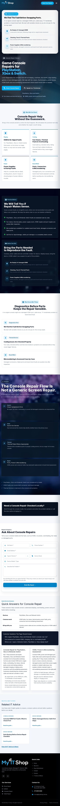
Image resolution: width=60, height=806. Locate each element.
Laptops (5, 788)
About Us (35, 765)
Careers (35, 773)
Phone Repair (6, 786)
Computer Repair (7, 791)
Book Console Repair (11, 88)
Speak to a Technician (32, 88)
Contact (35, 770)
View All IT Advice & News (10, 746)
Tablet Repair (6, 793)
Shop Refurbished (37, 768)
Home (34, 763)
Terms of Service (53, 802)
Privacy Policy (43, 802)
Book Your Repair (47, 3)
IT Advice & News (37, 775)
